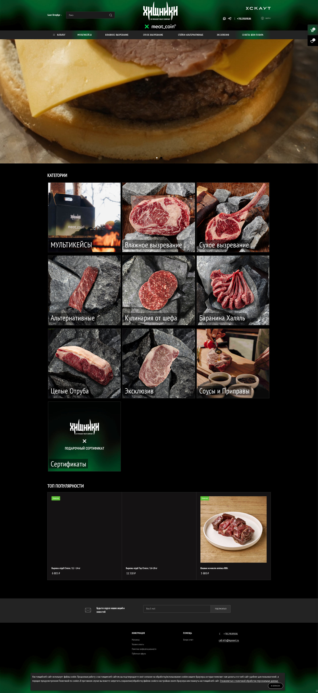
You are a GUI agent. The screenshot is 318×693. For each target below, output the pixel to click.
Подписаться (221, 609)
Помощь (187, 633)
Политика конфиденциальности (144, 649)
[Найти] (111, 15)
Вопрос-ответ (188, 639)
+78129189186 (244, 18)
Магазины (136, 639)
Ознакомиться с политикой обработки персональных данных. (249, 680)
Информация (138, 633)
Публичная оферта (139, 653)
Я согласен (275, 686)
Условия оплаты (138, 644)
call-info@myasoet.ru (229, 640)
